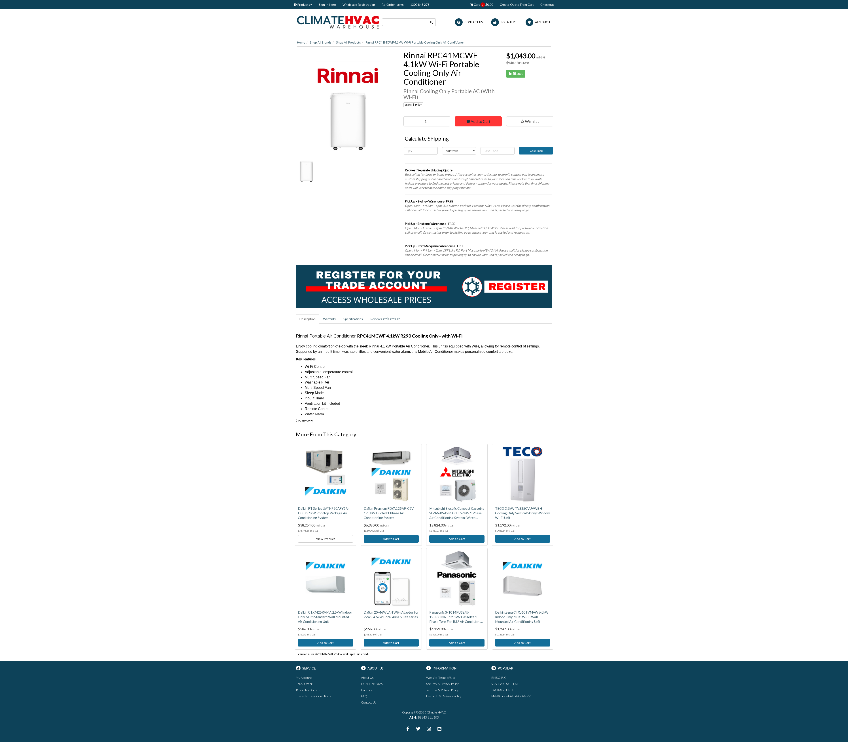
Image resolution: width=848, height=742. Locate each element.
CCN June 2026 (371, 684)
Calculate (536, 151)
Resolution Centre (308, 690)
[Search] (431, 22)
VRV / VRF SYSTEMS (505, 684)
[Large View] (306, 171)
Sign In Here (327, 4)
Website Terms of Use (441, 677)
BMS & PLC (498, 677)
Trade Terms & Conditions (313, 696)
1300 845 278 (419, 4)
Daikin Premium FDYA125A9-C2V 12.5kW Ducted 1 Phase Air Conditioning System (389, 513)
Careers (366, 690)
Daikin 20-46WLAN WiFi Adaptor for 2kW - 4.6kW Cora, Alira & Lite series (391, 614)
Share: (409, 104)
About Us (367, 677)
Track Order (304, 684)
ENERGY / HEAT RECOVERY (511, 696)
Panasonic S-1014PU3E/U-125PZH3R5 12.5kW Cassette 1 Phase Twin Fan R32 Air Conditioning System (456, 617)
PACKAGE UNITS (503, 690)
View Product (325, 539)
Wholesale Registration (359, 4)
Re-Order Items (393, 4)
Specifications (353, 319)
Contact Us (368, 702)
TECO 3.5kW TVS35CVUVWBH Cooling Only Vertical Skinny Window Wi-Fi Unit (522, 513)
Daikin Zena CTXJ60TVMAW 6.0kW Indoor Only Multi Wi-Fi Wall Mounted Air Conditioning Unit (521, 617)
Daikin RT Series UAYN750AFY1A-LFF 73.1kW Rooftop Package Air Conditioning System (323, 513)
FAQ (364, 696)
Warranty (329, 319)
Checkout (547, 4)
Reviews (376, 319)
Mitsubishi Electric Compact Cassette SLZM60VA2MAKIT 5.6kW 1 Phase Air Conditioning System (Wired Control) (456, 513)
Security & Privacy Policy (442, 684)
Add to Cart (480, 121)
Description (307, 319)
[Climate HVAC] (338, 22)
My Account (304, 677)
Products (303, 4)
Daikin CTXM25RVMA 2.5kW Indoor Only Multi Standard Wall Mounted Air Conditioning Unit (325, 617)
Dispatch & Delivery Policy (443, 696)
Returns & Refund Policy (442, 690)
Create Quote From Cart (517, 4)
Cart (483, 4)
